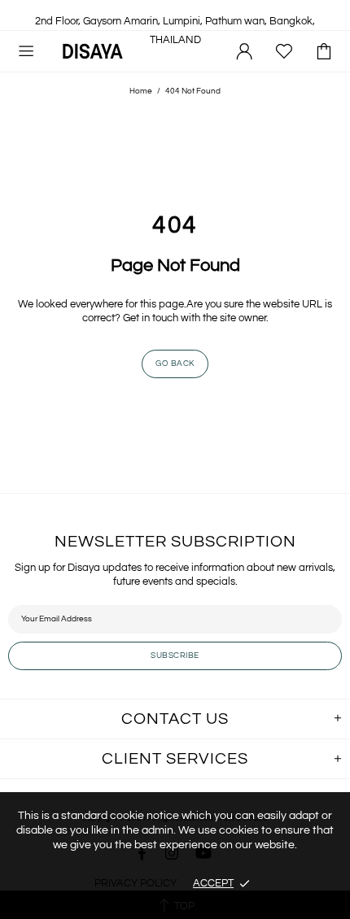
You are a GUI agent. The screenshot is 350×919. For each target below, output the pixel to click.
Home (140, 91)
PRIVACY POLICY (135, 883)
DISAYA (92, 51)
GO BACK (175, 363)
